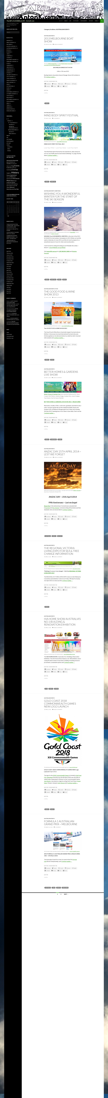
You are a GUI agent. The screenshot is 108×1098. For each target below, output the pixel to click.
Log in (8, 332)
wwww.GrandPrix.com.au (74, 851)
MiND (8, 84)
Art (12, 160)
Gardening (53, 439)
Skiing (59, 279)
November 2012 (10, 279)
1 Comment (58, 827)
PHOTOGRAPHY (84, 20)
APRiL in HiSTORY (10, 42)
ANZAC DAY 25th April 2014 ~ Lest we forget (62, 453)
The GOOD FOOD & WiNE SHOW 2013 (59, 293)
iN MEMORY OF (10, 69)
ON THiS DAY (76, 20)
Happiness (9, 173)
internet (8, 176)
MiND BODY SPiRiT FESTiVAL (61, 115)
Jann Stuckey (47, 781)
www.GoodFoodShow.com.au (67, 325)
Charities (9, 163)
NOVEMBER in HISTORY (12, 91)
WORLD (9, 150)
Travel (13, 185)
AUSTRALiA (9, 146)
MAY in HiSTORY (10, 82)
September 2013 (10, 262)
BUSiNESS (9, 52)
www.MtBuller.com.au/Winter (57, 247)
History (60, 536)
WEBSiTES (9, 107)
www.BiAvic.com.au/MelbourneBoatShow (52, 65)
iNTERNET (9, 72)
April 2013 (9, 270)
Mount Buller (72, 232)
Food (52, 359)
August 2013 (9, 264)
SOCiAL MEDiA (10, 101)
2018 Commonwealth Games (61, 775)
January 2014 (9, 255)
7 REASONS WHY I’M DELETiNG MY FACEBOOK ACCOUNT (12, 242)
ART (70, 20)
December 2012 (10, 277)
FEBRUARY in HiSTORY (11, 61)
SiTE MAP (91, 20)
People (15, 180)
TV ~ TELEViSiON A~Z (12, 122)
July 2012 (9, 287)
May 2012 (9, 291)
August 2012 (9, 285)
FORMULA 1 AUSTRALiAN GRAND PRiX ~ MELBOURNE (60, 823)
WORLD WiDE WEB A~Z (13, 129)
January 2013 (9, 276)
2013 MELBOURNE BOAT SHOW (59, 40)
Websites (12, 187)
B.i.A (60, 63)
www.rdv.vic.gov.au (76, 568)
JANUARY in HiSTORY (11, 74)
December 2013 (10, 257)
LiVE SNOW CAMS (64, 251)
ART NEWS (9, 44)
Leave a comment (58, 44)
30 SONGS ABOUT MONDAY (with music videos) (13, 315)
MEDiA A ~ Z (9, 120)
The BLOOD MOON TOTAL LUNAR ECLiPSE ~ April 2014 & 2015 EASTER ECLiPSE (13, 226)
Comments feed (10, 336)
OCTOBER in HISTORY (11, 93)
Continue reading (51, 77)
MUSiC (8, 88)
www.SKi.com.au (52, 251)
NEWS (8, 90)
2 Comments (56, 118)
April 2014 (9, 251)
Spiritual (53, 181)
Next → (66, 894)
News (12, 180)
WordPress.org (10, 338)
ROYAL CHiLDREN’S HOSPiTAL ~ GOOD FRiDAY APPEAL (12, 310)
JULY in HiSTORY (10, 76)
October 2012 (9, 281)
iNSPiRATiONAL (10, 71)
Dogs (12, 166)
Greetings (53, 279)
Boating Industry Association (67, 63)
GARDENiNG (9, 65)
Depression (9, 165)
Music (9, 180)
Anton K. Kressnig (54, 233)
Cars (53, 887)
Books (8, 162)
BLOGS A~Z (11, 131)
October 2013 (9, 260)
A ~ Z (60, 20)
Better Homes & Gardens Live (52, 394)
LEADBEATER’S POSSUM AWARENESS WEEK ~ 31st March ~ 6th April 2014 (12, 237)
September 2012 (10, 283)
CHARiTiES (9, 55)
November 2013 (10, 258)
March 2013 (9, 272)
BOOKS (8, 50)
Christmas (13, 163)
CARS (8, 53)
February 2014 (10, 253)
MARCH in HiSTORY (11, 80)
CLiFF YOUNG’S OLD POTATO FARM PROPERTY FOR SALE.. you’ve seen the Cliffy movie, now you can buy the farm (13, 304)
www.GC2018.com (73, 767)
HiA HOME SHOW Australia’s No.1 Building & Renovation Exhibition (62, 621)
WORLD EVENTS (10, 109)
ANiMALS (9, 40)
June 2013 (9, 266)
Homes (60, 439)
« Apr (8, 215)
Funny (15, 167)
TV (16, 185)
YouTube (16, 189)
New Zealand (55, 508)
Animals (9, 160)
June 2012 (9, 289)
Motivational (16, 178)
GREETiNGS (57, 190)
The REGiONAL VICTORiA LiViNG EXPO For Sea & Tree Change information (61, 550)
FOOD (56, 288)
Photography (9, 182)
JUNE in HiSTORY (10, 78)
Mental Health (9, 178)
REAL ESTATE (9, 97)
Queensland (50, 777)
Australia (47, 508)
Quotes (13, 182)
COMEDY (9, 57)
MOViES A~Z (11, 124)
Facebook (9, 167)
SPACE (8, 103)
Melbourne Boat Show (52, 63)
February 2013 (10, 274)
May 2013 (9, 268)
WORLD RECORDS (10, 110)
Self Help (13, 184)
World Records (10, 189)
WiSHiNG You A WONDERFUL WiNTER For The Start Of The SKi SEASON (62, 196)
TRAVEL (96, 20)
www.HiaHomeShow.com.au (69, 654)
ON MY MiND (9, 95)
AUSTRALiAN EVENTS (49, 35)
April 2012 (9, 293)
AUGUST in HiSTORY (11, 46)
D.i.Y (46, 688)
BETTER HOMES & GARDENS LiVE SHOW (61, 373)
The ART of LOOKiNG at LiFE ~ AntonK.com (20, 21)
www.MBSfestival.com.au (62, 141)
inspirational (13, 175)
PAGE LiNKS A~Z (12, 133)
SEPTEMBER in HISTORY (12, 99)
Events (47, 103)
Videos (8, 187)
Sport (64, 279)
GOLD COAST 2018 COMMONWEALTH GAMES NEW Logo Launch (60, 703)
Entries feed (9, 334)
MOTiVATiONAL (10, 86)
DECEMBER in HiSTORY (11, 59)
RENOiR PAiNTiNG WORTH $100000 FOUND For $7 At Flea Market (13, 323)
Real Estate (9, 183)
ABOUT (66, 20)
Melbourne (65, 887)
